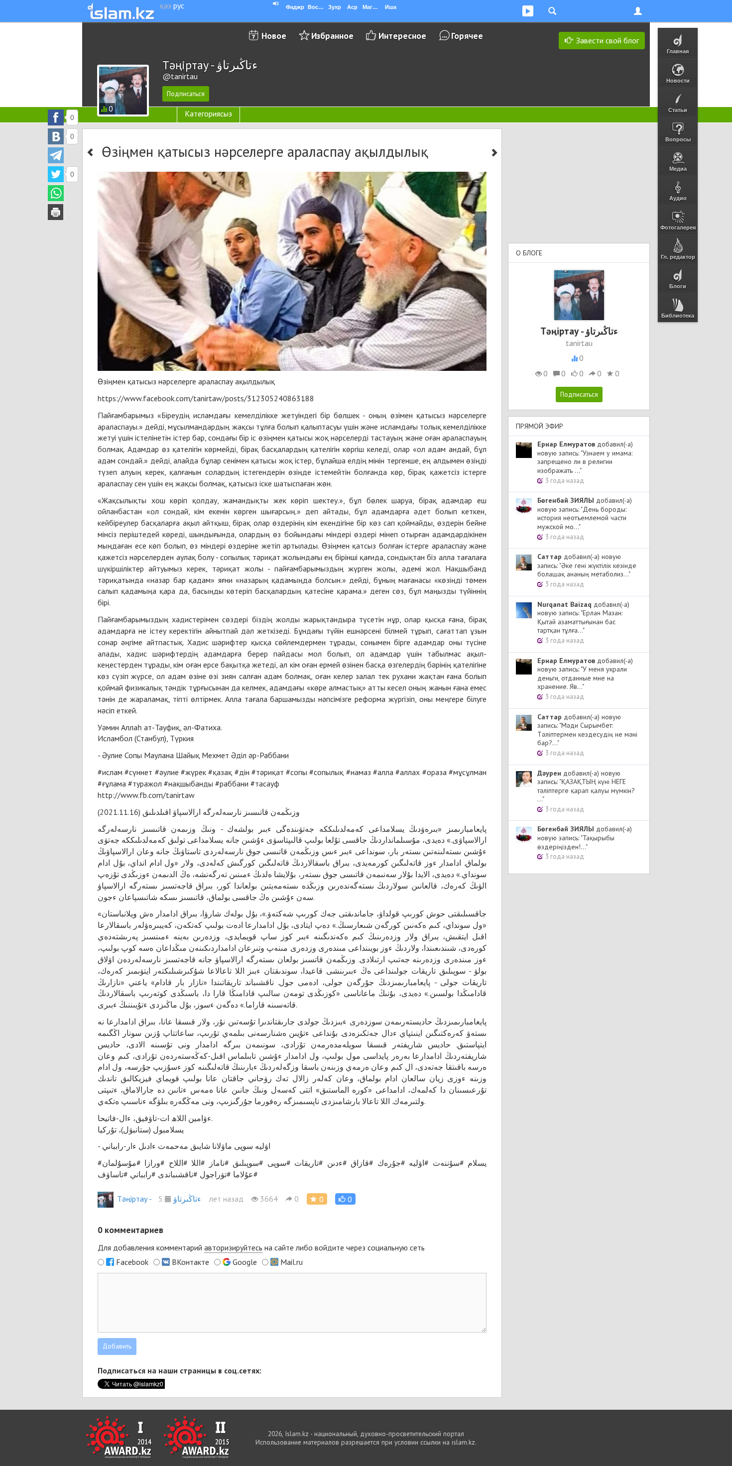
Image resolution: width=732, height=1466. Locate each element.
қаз (165, 5)
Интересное (402, 35)
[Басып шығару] (56, 212)
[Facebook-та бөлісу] (56, 117)
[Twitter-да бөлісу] (56, 174)
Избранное (332, 35)
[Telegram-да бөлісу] (56, 155)
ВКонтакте (190, 1262)
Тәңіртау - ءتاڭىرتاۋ (159, 1199)
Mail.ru (291, 1262)
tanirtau (579, 343)
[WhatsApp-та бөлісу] (56, 193)
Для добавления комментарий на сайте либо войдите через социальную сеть (261, 1247)
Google (245, 1262)
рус (178, 5)
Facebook (132, 1262)
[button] (345, 1199)
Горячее (467, 35)
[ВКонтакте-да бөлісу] (56, 136)
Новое (273, 35)
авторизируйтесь (233, 1247)
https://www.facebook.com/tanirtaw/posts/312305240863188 (206, 398)
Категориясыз (208, 113)
